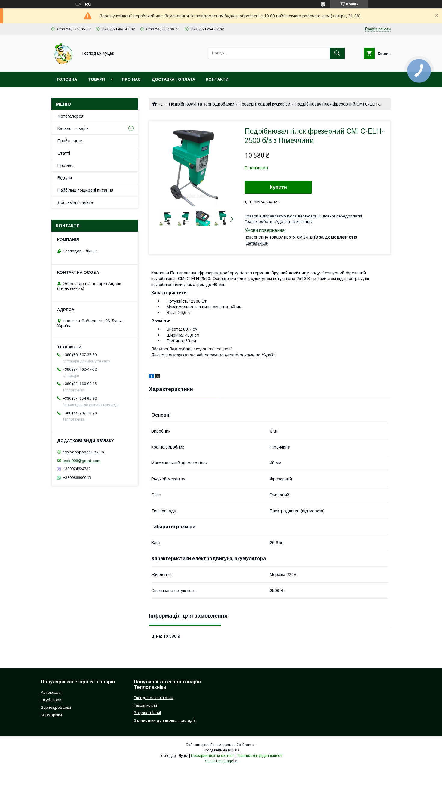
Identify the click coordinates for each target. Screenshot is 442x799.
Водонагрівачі (147, 713)
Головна (67, 79)
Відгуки (64, 177)
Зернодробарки (56, 707)
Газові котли (145, 705)
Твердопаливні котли (153, 698)
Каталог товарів (73, 128)
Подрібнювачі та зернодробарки (201, 104)
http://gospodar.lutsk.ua (83, 452)
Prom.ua (249, 745)
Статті (63, 153)
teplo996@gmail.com (81, 460)
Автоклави (51, 692)
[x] (157, 377)
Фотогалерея (70, 116)
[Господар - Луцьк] (63, 63)
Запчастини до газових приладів (165, 720)
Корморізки (51, 715)
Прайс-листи (70, 140)
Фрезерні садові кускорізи (264, 104)
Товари (96, 79)
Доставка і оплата (173, 79)
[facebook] (151, 377)
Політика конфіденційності (259, 756)
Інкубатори (51, 700)
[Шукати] (337, 53)
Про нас (131, 79)
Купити (278, 187)
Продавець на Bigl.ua (221, 750)
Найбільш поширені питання (85, 190)
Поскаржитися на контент (212, 756)
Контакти (217, 79)
